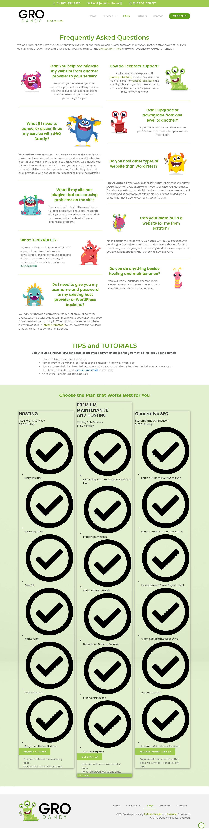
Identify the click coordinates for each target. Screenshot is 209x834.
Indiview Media (152, 814)
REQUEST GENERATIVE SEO (155, 751)
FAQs (126, 16)
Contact (158, 16)
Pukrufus (172, 814)
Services (108, 16)
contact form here (110, 48)
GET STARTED (90, 757)
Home (92, 16)
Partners (141, 16)
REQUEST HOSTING (34, 751)
